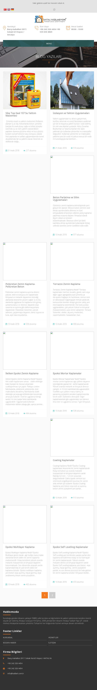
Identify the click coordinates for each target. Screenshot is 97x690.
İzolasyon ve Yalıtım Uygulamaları (71, 113)
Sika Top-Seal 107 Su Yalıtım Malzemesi (21, 114)
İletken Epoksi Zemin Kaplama (22, 373)
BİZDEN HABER (9, 642)
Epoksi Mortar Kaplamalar (67, 373)
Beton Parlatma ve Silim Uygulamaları (66, 198)
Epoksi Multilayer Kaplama (20, 546)
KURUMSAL (8, 637)
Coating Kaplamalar (63, 460)
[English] (8, 9)
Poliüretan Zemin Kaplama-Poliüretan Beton (20, 285)
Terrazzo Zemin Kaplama (66, 284)
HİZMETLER (53, 637)
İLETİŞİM (52, 642)
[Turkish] (5, 9)
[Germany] (12, 9)
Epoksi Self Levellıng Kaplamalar (70, 546)
